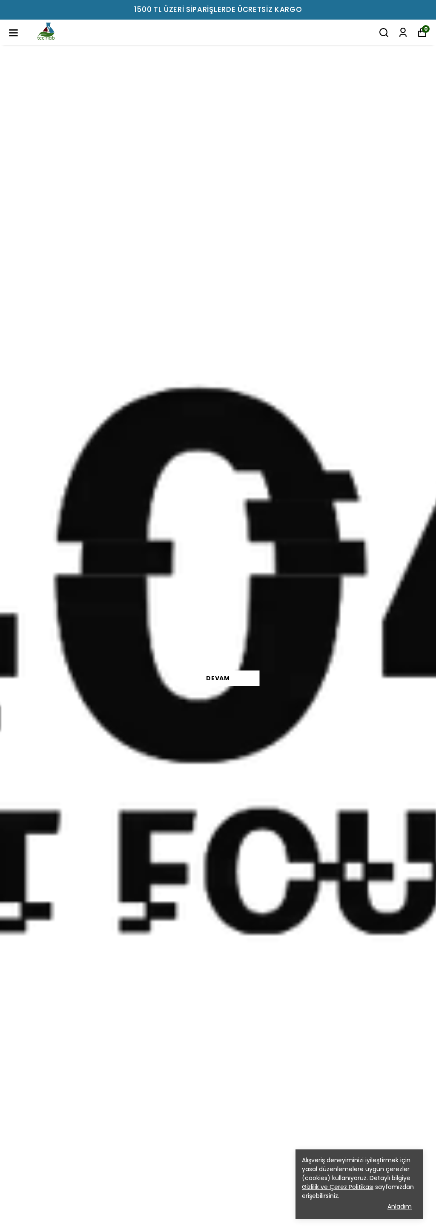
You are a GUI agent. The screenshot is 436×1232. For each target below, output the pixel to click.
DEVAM (218, 678)
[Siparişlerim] (403, 32)
